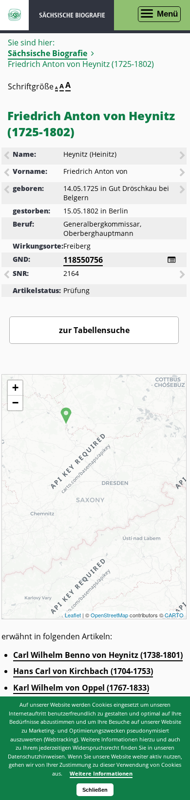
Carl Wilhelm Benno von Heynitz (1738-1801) (98, 655)
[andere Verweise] (171, 259)
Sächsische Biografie (47, 53)
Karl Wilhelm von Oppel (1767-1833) (81, 687)
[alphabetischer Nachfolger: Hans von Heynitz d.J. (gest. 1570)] (183, 156)
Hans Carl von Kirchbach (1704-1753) (83, 671)
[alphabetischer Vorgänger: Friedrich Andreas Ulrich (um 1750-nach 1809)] (7, 173)
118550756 (83, 259)
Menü (167, 14)
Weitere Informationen (101, 773)
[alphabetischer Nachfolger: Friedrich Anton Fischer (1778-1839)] (183, 173)
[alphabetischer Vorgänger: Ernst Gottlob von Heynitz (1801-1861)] (7, 156)
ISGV (14, 15)
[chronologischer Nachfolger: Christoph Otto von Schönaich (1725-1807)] (183, 190)
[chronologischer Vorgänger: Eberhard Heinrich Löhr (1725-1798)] (7, 190)
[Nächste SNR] (183, 275)
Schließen (95, 790)
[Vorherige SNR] (7, 275)
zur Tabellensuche (94, 330)
